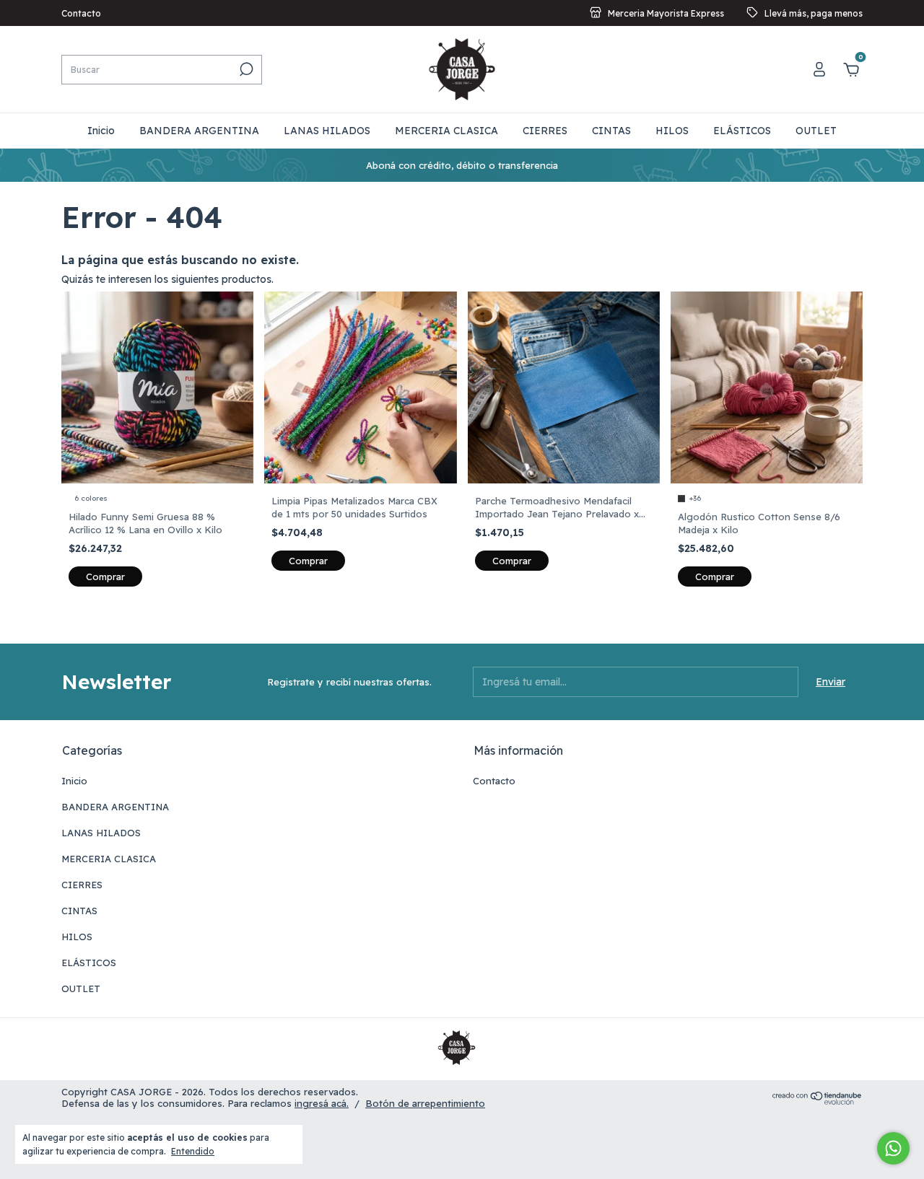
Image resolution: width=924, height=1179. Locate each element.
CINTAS (611, 130)
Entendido (192, 1151)
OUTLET (816, 130)
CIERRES (545, 130)
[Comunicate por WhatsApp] (893, 1148)
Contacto (81, 13)
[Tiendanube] (817, 1101)
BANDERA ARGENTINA (199, 130)
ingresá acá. (322, 1103)
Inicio (101, 130)
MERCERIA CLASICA (446, 130)
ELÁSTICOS (742, 130)
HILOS (672, 130)
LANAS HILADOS (327, 130)
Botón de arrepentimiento (425, 1103)
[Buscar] (245, 69)
